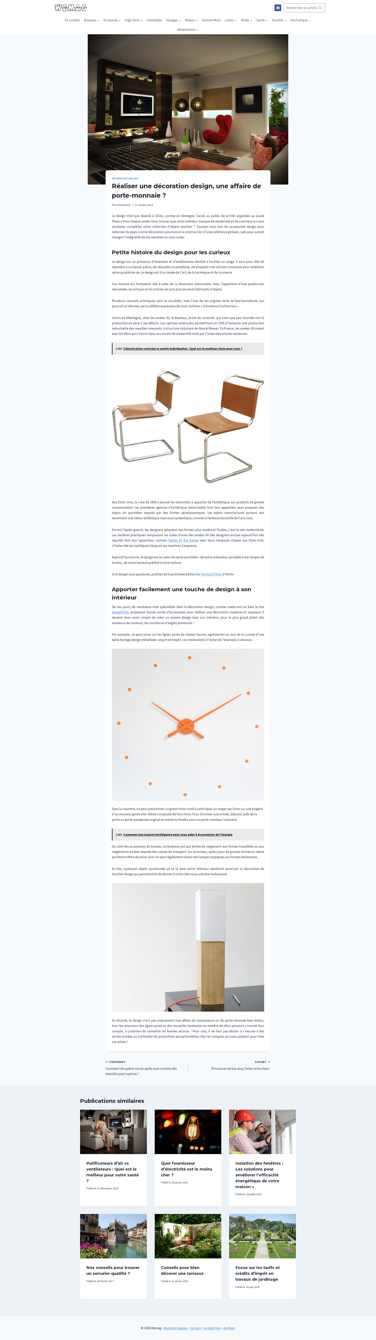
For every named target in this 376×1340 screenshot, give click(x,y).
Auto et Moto (211, 20)
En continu (72, 20)
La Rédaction (123, 205)
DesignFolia (120, 612)
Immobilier (154, 20)
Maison (133, 178)
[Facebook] (278, 8)
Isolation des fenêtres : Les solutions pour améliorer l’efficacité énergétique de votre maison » (259, 1175)
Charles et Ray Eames (183, 540)
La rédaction (212, 1328)
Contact (195, 1328)
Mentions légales (176, 1328)
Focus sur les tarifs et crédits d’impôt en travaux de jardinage (257, 1273)
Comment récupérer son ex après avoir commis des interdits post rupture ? (141, 1068)
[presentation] (113, 1132)
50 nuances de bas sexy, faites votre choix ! (240, 1065)
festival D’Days (211, 574)
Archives (229, 1328)
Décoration (119, 178)
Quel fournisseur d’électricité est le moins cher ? (186, 1169)
